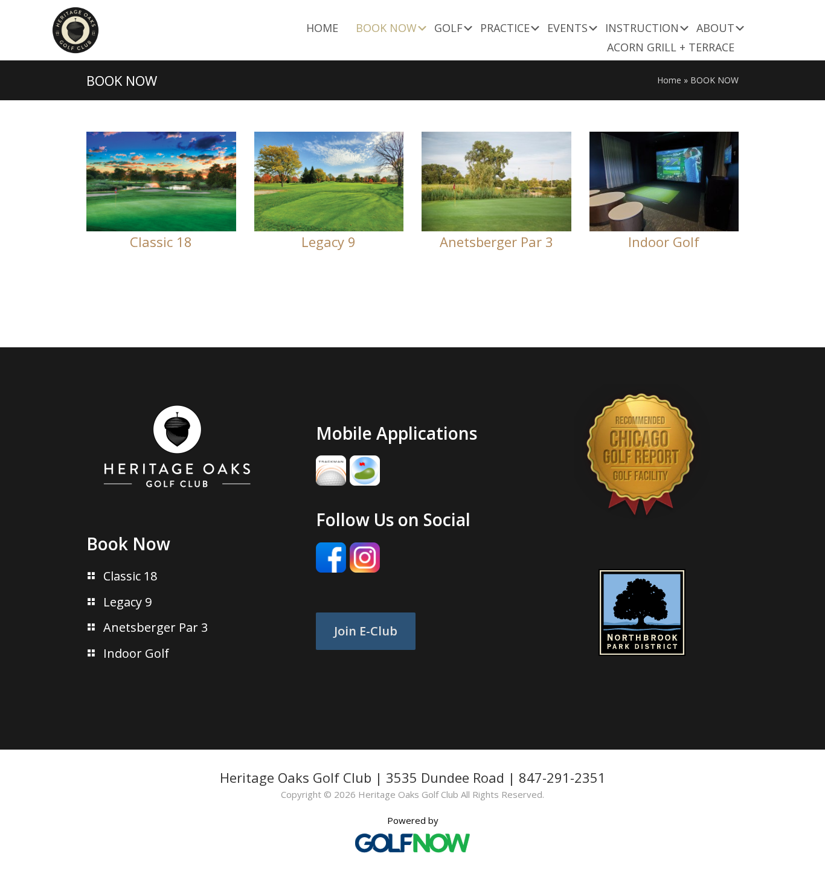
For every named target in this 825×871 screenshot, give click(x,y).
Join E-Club (365, 631)
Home (669, 80)
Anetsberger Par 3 (496, 242)
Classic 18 (161, 242)
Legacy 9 (328, 242)
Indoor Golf (663, 242)
